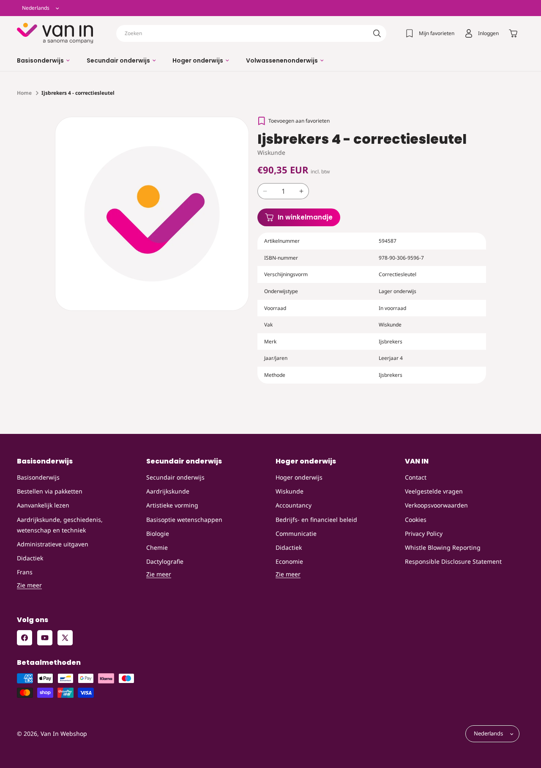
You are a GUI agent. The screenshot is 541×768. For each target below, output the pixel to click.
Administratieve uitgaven (52, 544)
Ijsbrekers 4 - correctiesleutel (78, 92)
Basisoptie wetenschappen (184, 520)
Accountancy (293, 506)
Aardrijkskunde (167, 492)
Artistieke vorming (172, 506)
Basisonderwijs (38, 477)
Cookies (415, 520)
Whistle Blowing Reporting (443, 547)
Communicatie (296, 533)
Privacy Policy (424, 533)
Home (24, 92)
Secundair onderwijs (175, 477)
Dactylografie (164, 561)
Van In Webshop (64, 734)
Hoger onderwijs (299, 477)
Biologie (157, 533)
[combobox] (251, 33)
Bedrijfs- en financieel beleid (316, 520)
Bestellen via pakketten (49, 492)
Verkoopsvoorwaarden (436, 506)
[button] (43, 60)
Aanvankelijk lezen (43, 506)
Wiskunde (289, 492)
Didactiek (30, 558)
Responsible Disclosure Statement (453, 561)
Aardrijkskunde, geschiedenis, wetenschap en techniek (60, 525)
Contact (415, 477)
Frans (25, 572)
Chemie (157, 547)
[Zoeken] (377, 33)
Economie (289, 561)
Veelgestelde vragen (434, 492)
